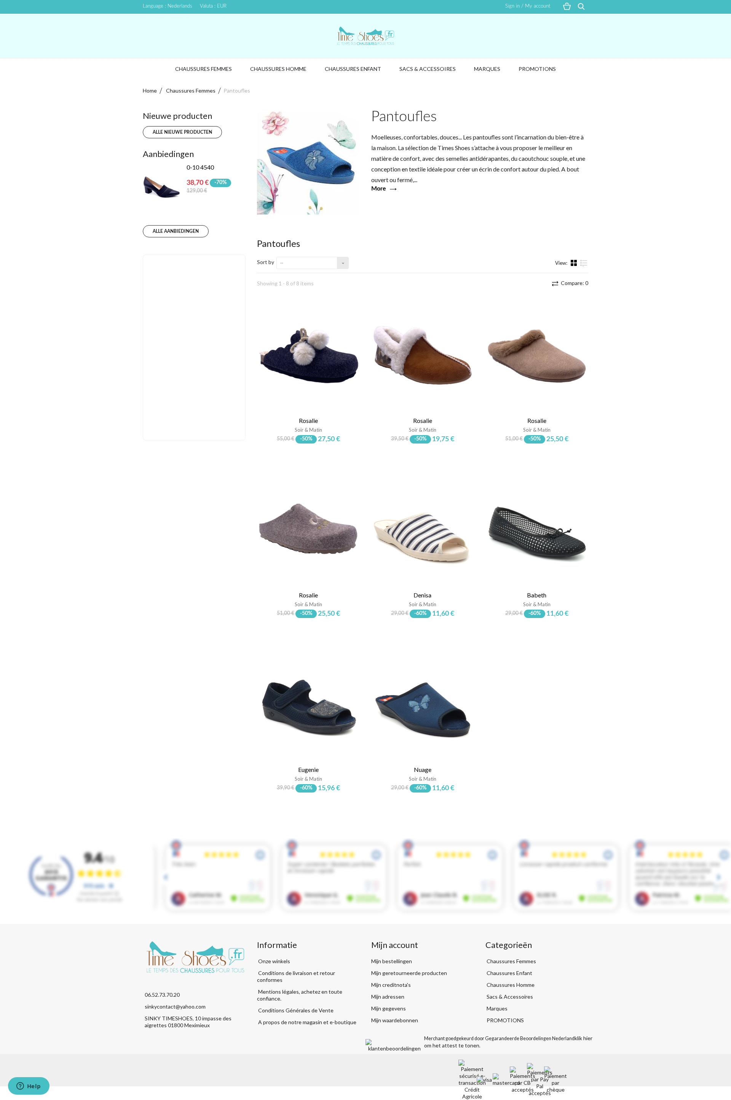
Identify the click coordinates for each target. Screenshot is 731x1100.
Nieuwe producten (177, 115)
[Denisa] (422, 530)
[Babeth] (536, 530)
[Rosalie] (308, 356)
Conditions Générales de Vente (295, 1010)
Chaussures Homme (278, 69)
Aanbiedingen (168, 154)
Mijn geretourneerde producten (409, 973)
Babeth (536, 595)
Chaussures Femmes (203, 69)
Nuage (422, 769)
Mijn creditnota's (391, 985)
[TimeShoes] (365, 36)
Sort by (265, 262)
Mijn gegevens (388, 1008)
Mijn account (394, 945)
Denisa (422, 595)
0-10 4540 (200, 167)
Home (150, 90)
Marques (487, 69)
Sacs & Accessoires (427, 69)
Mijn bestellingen (391, 961)
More (378, 189)
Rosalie (308, 420)
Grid (574, 262)
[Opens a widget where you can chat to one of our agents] (28, 1086)
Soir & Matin (308, 430)
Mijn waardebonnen (394, 1020)
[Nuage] (422, 705)
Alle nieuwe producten (182, 132)
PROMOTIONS (537, 69)
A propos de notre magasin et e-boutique (306, 1022)
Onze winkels (273, 961)
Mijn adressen (387, 996)
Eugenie (308, 769)
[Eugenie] (308, 705)
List (583, 265)
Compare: (574, 283)
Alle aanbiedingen (176, 231)
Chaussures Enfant (353, 69)
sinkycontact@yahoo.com (175, 1006)
